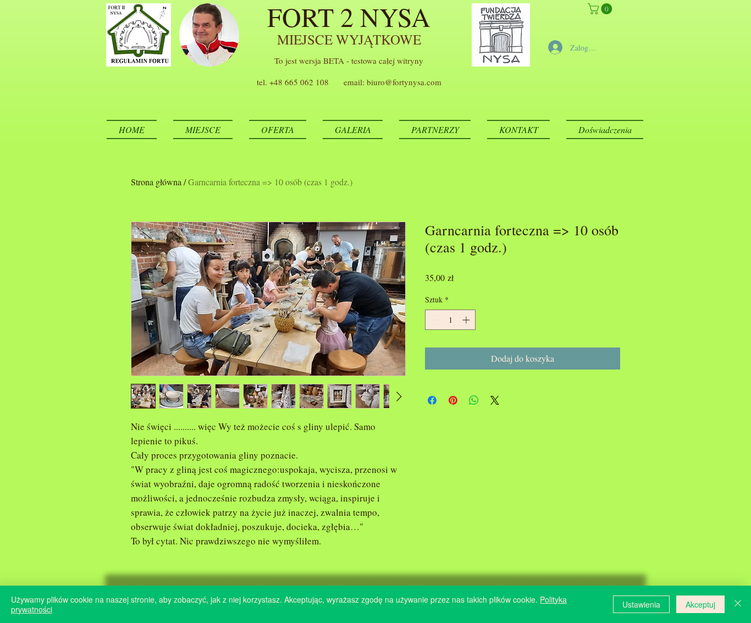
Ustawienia (641, 604)
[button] (601, 8)
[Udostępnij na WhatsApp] (474, 400)
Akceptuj (700, 604)
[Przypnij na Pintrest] (453, 400)
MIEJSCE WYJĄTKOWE (349, 39)
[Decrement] (433, 319)
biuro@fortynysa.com (404, 81)
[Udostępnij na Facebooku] (432, 400)
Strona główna (156, 182)
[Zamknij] (737, 604)
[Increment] (467, 319)
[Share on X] (494, 400)
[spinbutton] (450, 319)
